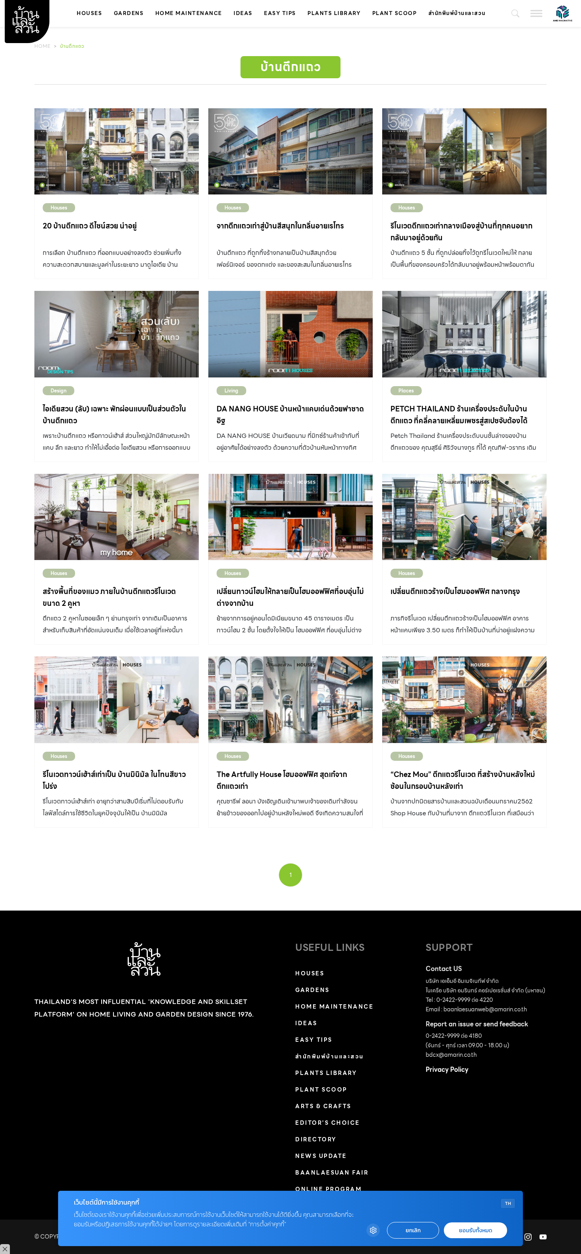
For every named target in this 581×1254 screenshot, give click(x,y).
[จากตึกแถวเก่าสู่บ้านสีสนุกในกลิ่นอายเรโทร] (290, 151)
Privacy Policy (447, 1070)
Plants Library (333, 13)
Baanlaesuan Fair (331, 1172)
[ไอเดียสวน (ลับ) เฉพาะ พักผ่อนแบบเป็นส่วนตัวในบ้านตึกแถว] (116, 334)
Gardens (129, 13)
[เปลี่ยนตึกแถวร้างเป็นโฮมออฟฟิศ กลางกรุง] (464, 517)
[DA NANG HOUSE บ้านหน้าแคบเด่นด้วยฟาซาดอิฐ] (290, 334)
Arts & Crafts (323, 1106)
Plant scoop (394, 13)
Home (42, 46)
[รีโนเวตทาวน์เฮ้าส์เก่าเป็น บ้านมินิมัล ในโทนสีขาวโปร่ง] (116, 699)
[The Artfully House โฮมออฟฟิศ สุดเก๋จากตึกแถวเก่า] (290, 699)
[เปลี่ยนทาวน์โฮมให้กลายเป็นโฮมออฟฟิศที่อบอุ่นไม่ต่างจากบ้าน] (290, 517)
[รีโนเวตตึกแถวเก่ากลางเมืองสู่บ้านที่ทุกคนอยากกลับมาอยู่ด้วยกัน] (464, 151)
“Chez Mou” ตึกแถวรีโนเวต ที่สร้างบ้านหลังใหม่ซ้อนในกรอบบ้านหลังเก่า (462, 780)
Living (231, 390)
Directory (316, 1139)
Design (58, 390)
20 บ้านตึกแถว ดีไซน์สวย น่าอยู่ (90, 226)
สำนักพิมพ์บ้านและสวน (457, 13)
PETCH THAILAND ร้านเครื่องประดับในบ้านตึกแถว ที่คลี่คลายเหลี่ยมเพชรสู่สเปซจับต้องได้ (459, 414)
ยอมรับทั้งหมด (475, 1230)
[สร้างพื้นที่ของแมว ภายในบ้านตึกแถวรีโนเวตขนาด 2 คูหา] (116, 517)
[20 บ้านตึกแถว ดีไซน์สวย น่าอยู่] (116, 151)
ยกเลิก (413, 1230)
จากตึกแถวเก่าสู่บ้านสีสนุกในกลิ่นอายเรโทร (280, 226)
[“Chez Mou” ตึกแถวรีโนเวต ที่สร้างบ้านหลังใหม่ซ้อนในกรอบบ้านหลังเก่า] (464, 699)
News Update (321, 1156)
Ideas (243, 13)
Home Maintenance (188, 13)
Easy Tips (280, 13)
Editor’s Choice (327, 1122)
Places (406, 390)
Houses (89, 13)
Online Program (328, 1189)
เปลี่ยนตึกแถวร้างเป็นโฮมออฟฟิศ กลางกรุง (455, 591)
